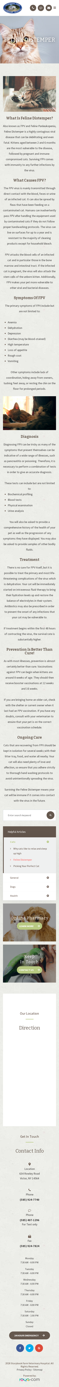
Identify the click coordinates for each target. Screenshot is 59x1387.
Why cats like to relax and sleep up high (30, 851)
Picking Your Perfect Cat (26, 866)
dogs (13, 886)
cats (12, 842)
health (14, 895)
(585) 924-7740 (29, 1199)
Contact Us (26, 969)
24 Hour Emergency (26, 1335)
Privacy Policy (24, 1369)
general (14, 877)
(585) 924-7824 (29, 1246)
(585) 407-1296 (29, 1220)
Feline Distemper (22, 859)
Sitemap (37, 1369)
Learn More (26, 926)
